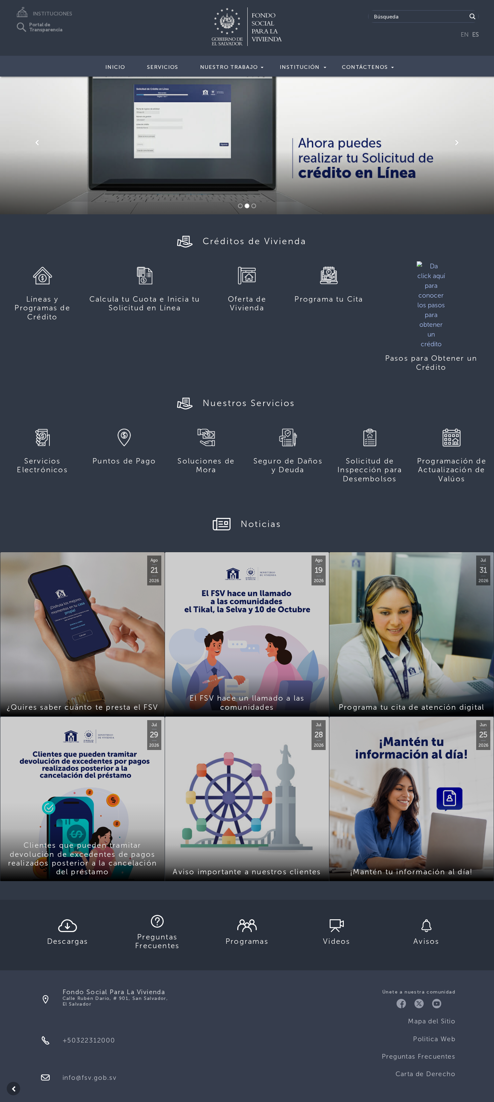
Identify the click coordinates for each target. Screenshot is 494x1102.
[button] (37, 143)
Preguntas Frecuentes (418, 1056)
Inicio (115, 67)
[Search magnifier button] (472, 16)
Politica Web (434, 1039)
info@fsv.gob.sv (90, 1078)
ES (475, 34)
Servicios (162, 67)
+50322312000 (89, 1040)
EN (465, 34)
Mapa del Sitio (431, 1021)
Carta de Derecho (425, 1074)
